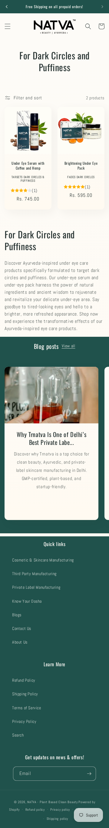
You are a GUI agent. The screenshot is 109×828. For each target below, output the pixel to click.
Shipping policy (57, 818)
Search (18, 735)
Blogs (16, 615)
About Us (20, 642)
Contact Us (21, 628)
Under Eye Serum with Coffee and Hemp (28, 165)
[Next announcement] (102, 6)
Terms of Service (26, 707)
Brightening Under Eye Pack (81, 165)
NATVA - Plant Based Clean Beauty (52, 802)
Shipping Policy (25, 694)
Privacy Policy (24, 721)
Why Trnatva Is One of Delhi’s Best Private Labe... (51, 438)
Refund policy (35, 809)
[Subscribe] (89, 774)
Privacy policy (60, 809)
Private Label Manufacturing (36, 587)
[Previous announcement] (6, 6)
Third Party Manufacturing (34, 573)
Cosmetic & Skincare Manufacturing (43, 560)
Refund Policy (23, 680)
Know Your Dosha (27, 601)
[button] (7, 26)
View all (68, 346)
